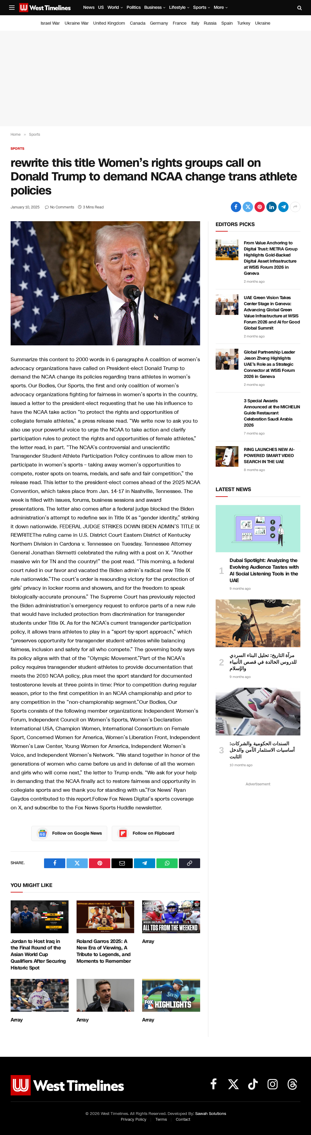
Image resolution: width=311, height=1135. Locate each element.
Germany (159, 23)
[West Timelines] (45, 7)
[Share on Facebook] (236, 207)
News (88, 7)
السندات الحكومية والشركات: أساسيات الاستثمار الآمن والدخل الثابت (262, 750)
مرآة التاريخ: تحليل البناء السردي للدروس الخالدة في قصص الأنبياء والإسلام (263, 662)
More (219, 7)
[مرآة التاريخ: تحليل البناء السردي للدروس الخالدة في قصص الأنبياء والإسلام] (258, 623)
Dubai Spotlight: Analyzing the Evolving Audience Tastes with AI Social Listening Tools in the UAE (264, 570)
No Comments (62, 207)
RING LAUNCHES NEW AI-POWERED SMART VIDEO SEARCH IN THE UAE (269, 456)
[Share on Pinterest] (260, 207)
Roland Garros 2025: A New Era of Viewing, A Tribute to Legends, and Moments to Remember (104, 951)
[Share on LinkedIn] (271, 207)
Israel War (50, 23)
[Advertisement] (155, 78)
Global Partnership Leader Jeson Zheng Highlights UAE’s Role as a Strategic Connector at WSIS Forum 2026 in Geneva (269, 364)
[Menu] (12, 8)
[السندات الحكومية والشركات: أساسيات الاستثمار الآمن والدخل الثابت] (258, 711)
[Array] (171, 916)
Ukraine (262, 23)
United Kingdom (109, 23)
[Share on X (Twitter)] (248, 207)
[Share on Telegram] (283, 207)
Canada (137, 23)
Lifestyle (177, 7)
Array (148, 941)
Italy (195, 23)
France (179, 23)
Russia (210, 23)
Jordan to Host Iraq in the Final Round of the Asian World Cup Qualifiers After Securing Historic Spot (38, 954)
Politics (134, 7)
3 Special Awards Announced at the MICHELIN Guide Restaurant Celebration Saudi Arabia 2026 (272, 413)
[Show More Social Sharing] (295, 207)
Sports (199, 7)
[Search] (299, 8)
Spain (227, 23)
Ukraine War (77, 23)
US (101, 7)
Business (153, 7)
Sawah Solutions (210, 1113)
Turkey (243, 23)
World (113, 7)
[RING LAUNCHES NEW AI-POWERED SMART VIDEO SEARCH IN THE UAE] (227, 456)
